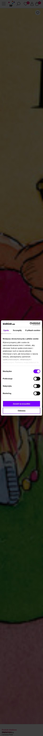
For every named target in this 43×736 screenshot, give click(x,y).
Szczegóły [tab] (17, 330)
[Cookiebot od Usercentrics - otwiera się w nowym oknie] (30, 323)
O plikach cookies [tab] (32, 330)
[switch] (36, 379)
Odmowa (21, 411)
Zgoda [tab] (6, 330)
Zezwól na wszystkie (21, 404)
